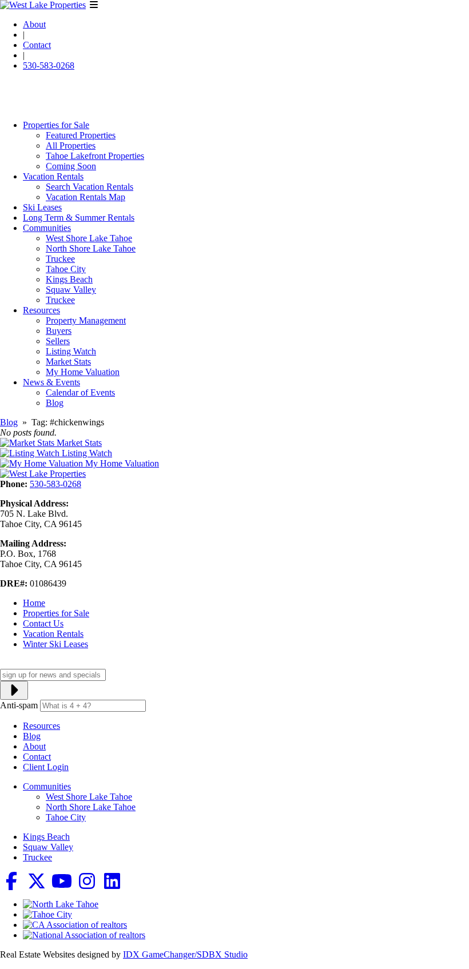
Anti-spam (19, 705)
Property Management (86, 320)
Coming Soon (71, 166)
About (34, 24)
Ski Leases (42, 207)
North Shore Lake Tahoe (91, 248)
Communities (47, 228)
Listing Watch (71, 351)
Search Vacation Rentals (89, 187)
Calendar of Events (80, 392)
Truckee (60, 259)
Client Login (46, 767)
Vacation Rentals (53, 176)
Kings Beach (69, 279)
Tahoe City (66, 269)
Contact (37, 45)
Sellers (58, 341)
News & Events (51, 382)
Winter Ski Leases (55, 644)
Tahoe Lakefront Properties (95, 156)
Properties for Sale (56, 125)
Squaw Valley (71, 289)
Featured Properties (81, 135)
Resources (41, 310)
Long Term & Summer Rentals (78, 217)
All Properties (71, 145)
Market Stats (68, 361)
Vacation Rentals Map (85, 197)
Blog (54, 403)
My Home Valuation (83, 372)
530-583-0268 (48, 65)
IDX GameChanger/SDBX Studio (185, 954)
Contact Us (43, 623)
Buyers (58, 331)
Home (34, 603)
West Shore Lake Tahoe (89, 238)
